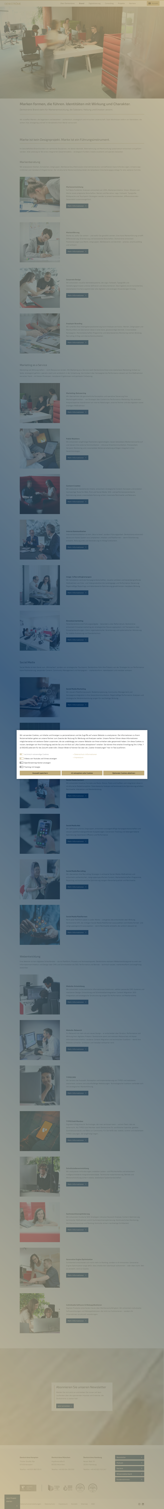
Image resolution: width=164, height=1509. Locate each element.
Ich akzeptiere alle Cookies (82, 773)
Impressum (78, 757)
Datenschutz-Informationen (85, 754)
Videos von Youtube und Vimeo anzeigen (40, 758)
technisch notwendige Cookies (36, 754)
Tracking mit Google (32, 767)
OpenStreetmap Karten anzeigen (37, 763)
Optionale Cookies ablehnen (123, 773)
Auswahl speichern (40, 773)
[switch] (21, 758)
